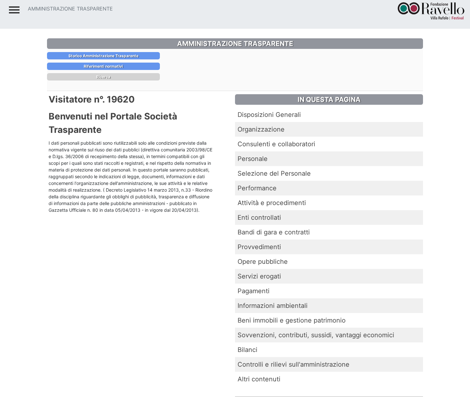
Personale (253, 159)
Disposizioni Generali (269, 114)
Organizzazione (261, 129)
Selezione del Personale (274, 173)
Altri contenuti (259, 379)
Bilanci (247, 350)
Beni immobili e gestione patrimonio (292, 320)
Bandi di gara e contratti (274, 232)
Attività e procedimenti (272, 203)
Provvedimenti (259, 247)
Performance (257, 188)
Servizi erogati (259, 276)
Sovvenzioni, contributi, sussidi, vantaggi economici (316, 335)
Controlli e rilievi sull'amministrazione (293, 364)
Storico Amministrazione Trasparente (103, 55)
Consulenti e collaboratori (276, 144)
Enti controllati (259, 217)
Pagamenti (254, 291)
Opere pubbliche (263, 261)
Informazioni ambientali (273, 305)
